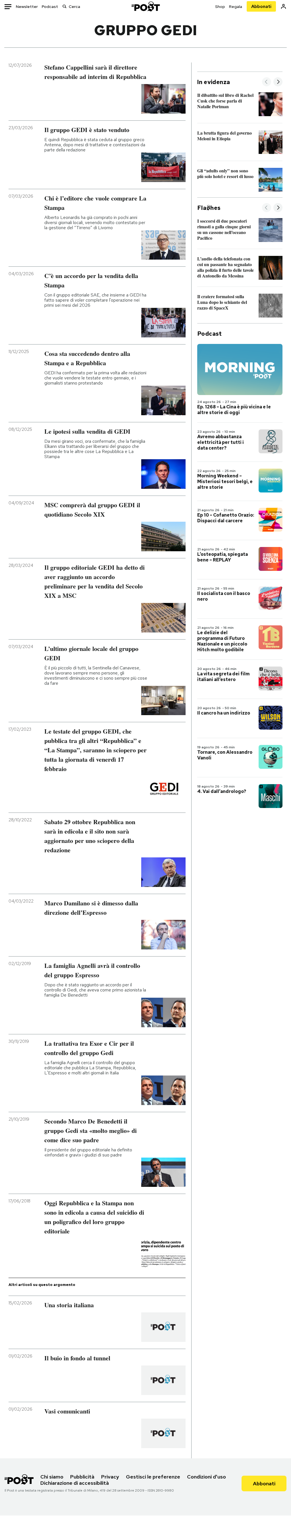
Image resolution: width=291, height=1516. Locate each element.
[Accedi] (283, 6)
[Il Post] (145, 6)
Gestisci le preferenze (153, 1476)
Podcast (50, 6)
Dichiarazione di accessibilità (74, 1483)
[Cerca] (64, 6)
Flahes (209, 208)
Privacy (110, 1476)
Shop (220, 6)
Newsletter (27, 6)
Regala (235, 6)
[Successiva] (277, 82)
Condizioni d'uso (206, 1476)
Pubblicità (82, 1476)
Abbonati (261, 6)
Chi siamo (51, 1476)
